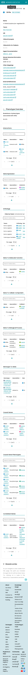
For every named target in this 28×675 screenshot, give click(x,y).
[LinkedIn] (24, 668)
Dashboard (18, 618)
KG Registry (6, 667)
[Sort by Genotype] (11, 378)
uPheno (7, 632)
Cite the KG (18, 611)
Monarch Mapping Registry (5, 660)
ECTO (7, 649)
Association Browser (18, 621)
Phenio (7, 637)
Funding (7, 600)
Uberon (7, 630)
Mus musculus (7, 30)
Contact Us (8, 595)
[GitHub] (22, 668)
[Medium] (23, 665)
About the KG (19, 613)
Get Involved (16, 654)
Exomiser (17, 629)
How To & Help (19, 602)
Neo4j (16, 594)
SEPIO (7, 647)
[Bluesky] (24, 671)
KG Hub (5, 664)
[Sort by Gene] (8, 139)
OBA (6, 639)
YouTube (15, 664)
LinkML (16, 634)
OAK (16, 639)
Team (7, 590)
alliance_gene (7, 54)
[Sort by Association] (18, 139)
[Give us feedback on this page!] (25, 579)
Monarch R (18, 597)
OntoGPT (17, 644)
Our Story (8, 587)
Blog (13, 659)
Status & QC (18, 599)
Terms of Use (18, 608)
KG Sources (18, 616)
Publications (9, 597)
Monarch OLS (6, 656)
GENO (7, 644)
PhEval (17, 632)
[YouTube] (22, 671)
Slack (14, 657)
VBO (6, 642)
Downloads (18, 589)
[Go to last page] (19, 246)
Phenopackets (19, 649)
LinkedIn (14, 661)
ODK (16, 641)
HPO (6, 634)
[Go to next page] (16, 246)
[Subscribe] (22, 663)
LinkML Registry (5, 670)
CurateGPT (18, 646)
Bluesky (14, 666)
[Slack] (24, 663)
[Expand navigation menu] (26, 2)
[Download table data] (11, 165)
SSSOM (17, 636)
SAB (6, 592)
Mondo (7, 627)
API (16, 592)
